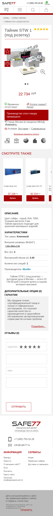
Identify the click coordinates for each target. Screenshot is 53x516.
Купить (13, 198)
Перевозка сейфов (36, 461)
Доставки (23, 128)
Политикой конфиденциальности (15, 507)
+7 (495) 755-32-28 (35, 3)
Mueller (27, 269)
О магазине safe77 (12, 464)
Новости (7, 461)
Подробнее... (38, 326)
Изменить (11, 124)
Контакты (8, 471)
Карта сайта (9, 474)
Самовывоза (38, 128)
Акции (30, 457)
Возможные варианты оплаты (26, 134)
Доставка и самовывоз (38, 464)
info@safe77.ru (22, 445)
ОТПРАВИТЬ (18, 406)
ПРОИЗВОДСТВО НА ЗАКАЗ (26, 431)
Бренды (7, 457)
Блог (6, 468)
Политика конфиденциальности (13, 479)
